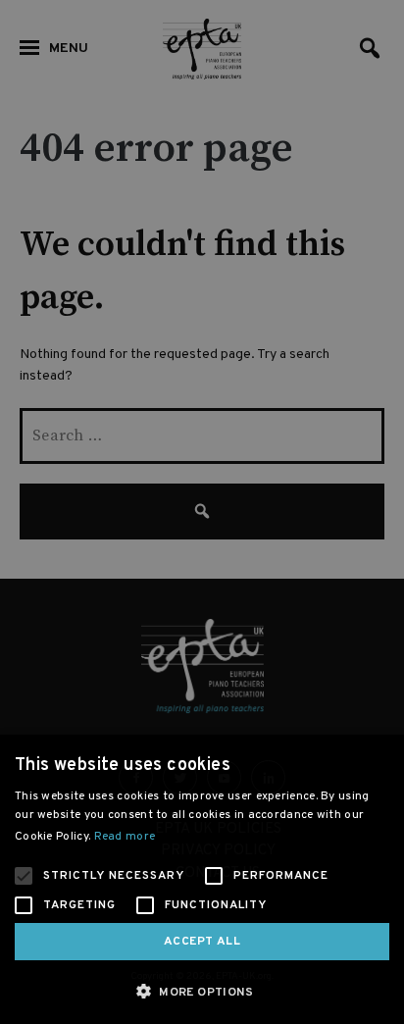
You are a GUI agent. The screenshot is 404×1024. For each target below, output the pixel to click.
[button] (202, 991)
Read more (125, 837)
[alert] (202, 512)
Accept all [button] (202, 941)
